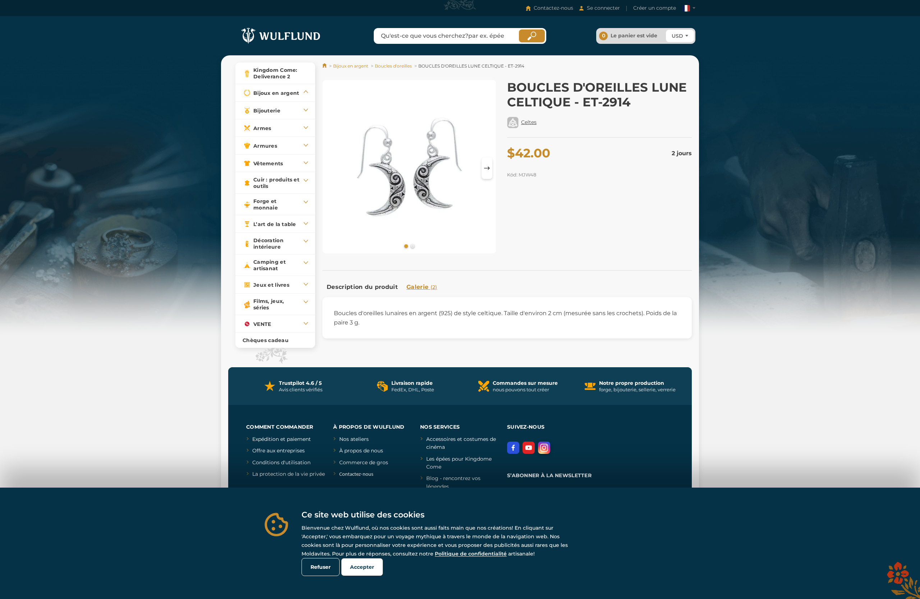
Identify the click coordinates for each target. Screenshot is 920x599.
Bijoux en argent (350, 66)
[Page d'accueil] (325, 66)
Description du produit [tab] (362, 287)
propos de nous (363, 450)
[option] (409, 168)
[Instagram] (544, 448)
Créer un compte (654, 8)
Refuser (320, 567)
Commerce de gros (363, 462)
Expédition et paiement (281, 439)
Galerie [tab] (421, 287)
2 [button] (411, 245)
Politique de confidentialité (471, 553)
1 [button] (405, 245)
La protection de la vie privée (288, 474)
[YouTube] (529, 448)
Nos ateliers (354, 439)
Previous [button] (331, 168)
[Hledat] (532, 35)
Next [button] (487, 168)
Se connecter (603, 8)
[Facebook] (513, 448)
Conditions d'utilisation (281, 462)
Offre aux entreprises (278, 450)
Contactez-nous (553, 8)
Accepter (362, 567)
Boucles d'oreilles (393, 66)
